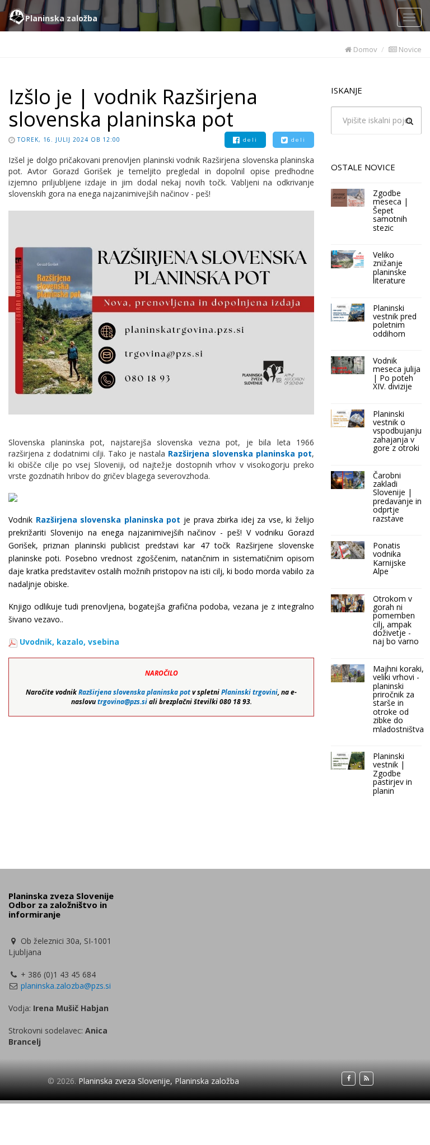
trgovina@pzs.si (122, 701)
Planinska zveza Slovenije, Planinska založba (158, 1081)
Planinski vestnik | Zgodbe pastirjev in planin (392, 773)
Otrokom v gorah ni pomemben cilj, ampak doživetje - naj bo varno (396, 620)
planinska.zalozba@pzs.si (66, 985)
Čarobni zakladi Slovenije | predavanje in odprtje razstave (397, 497)
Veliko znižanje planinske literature (389, 267)
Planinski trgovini (249, 692)
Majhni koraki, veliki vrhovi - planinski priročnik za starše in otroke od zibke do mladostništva (398, 698)
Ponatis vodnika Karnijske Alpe (389, 558)
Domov (364, 49)
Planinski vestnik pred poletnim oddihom (395, 320)
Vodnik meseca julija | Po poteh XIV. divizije (396, 373)
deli (249, 139)
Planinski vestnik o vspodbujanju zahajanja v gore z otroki (397, 431)
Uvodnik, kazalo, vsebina (69, 641)
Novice (409, 49)
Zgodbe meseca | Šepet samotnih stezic (390, 210)
